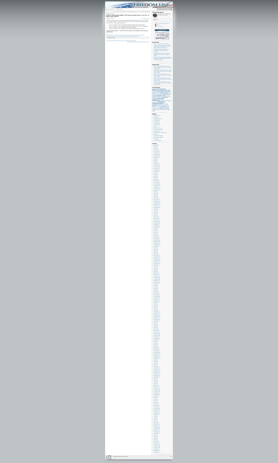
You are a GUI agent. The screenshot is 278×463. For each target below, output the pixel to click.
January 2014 (156, 369)
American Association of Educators (117, 35)
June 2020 (156, 249)
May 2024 (156, 176)
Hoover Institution (141, 35)
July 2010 (156, 435)
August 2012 (156, 396)
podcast (154, 105)
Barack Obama (159, 90)
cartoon (160, 92)
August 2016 (156, 321)
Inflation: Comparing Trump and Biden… (162, 43)
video (160, 109)
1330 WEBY (108, 35)
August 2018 (156, 283)
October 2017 (156, 299)
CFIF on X (158, 24)
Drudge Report (157, 124)
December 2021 (157, 221)
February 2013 (157, 386)
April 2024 (156, 177)
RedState (156, 134)
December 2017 (157, 296)
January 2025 (156, 165)
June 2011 (156, 417)
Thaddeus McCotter (132, 36)
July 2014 (156, 360)
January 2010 (156, 444)
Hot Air (155, 126)
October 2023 (156, 187)
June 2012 (156, 399)
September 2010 (157, 431)
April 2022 (156, 215)
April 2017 (156, 308)
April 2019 (156, 271)
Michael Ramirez (158, 100)
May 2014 (156, 363)
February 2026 (157, 151)
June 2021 (156, 230)
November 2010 (157, 428)
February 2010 (157, 442)
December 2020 (157, 240)
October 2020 (156, 243)
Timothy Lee (112, 18)
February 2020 (157, 255)
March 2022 (156, 216)
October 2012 (156, 392)
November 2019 (157, 260)
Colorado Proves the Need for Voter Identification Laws (137, 41)
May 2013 (156, 382)
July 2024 (156, 173)
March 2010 (156, 441)
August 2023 (156, 190)
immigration (168, 96)
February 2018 (157, 293)
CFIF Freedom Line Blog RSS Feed (162, 23)
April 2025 (156, 162)
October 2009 (156, 449)
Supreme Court (155, 108)
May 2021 (156, 232)
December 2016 (157, 315)
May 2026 (156, 146)
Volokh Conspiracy (157, 140)
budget (168, 90)
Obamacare (157, 103)
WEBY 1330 (164, 109)
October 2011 (156, 411)
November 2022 (157, 204)
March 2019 (156, 272)
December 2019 (157, 258)
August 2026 (156, 145)
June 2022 (156, 212)
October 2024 (156, 168)
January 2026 (156, 152)
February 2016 (157, 330)
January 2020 (156, 257)
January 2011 (156, 425)
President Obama (162, 105)
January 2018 (156, 294)
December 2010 (157, 427)
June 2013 (156, 380)
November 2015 (157, 335)
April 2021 (156, 233)
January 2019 (156, 276)
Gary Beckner (130, 35)
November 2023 (157, 185)
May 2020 (156, 251)
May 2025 (156, 160)
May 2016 (156, 325)
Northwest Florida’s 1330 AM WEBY (132, 21)
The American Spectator (158, 137)
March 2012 (156, 403)
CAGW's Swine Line (158, 118)
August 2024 (156, 171)
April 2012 (156, 402)
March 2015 (156, 347)
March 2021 (156, 235)
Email (144, 18)
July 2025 (156, 159)
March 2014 (156, 366)
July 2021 (156, 229)
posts (112, 11)
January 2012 (156, 406)
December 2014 (157, 352)
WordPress (108, 457)
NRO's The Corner (157, 128)
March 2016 (156, 329)
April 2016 (156, 327)
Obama (161, 102)
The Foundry (156, 138)
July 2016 (156, 322)
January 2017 (156, 313)
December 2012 (157, 389)
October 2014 (156, 355)
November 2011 (157, 410)
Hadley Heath (135, 35)
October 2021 (156, 224)
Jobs (162, 97)
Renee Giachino (120, 36)
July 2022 (156, 210)
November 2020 (157, 241)
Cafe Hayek (156, 117)
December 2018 (157, 277)
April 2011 (156, 421)
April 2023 (156, 196)
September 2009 (157, 450)
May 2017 (156, 307)
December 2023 (157, 184)
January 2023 (156, 201)
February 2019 (157, 274)
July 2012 (156, 397)
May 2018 (156, 288)
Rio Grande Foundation (158, 135)
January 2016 (156, 332)
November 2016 (157, 316)
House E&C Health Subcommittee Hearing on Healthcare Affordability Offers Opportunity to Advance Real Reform (163, 58)
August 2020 (156, 246)
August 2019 (156, 265)
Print (149, 18)
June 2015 (156, 343)
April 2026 (156, 148)
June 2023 (156, 193)
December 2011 (157, 408)
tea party (166, 108)
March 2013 (156, 385)
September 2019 (157, 263)
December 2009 (157, 445)
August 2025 (156, 157)
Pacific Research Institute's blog (160, 132)
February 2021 (157, 237)
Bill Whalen (125, 35)
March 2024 (156, 179)
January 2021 (156, 238)
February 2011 (157, 424)
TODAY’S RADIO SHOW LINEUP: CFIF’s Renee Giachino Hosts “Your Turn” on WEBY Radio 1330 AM (162, 67)
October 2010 (156, 430)
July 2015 (156, 341)
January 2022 (156, 219)
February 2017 (157, 311)
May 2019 (156, 269)
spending (163, 106)
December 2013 (157, 371)
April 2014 (156, 364)
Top (171, 456)
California (154, 91)
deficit (153, 93)
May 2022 (156, 213)
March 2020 (156, 254)
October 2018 (156, 280)
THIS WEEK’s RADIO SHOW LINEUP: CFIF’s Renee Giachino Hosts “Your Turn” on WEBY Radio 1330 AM (162, 71)
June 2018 (156, 286)
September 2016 (157, 319)
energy (168, 93)
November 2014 (157, 353)
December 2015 (157, 333)
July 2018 (156, 285)
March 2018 (156, 291)
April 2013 (156, 383)
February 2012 (157, 405)
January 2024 (156, 182)
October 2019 (156, 262)
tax (159, 108)
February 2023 (157, 199)
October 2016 (156, 318)
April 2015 (156, 346)
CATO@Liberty (157, 120)
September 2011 (157, 413)
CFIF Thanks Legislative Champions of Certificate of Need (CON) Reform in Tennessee (161, 50)
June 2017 (156, 305)
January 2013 (156, 388)
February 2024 (157, 180)
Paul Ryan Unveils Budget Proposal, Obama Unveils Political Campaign (122, 40)
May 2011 (156, 419)
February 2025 (157, 163)
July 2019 (156, 266)
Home (109, 11)
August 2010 (156, 433)
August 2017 (156, 302)
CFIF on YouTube (159, 26)
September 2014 (157, 357)
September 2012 (157, 394)
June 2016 (156, 324)
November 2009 (157, 447)
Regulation (154, 106)
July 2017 (156, 304)
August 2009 (156, 452)
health (154, 96)
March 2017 (156, 310)
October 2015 (156, 336)
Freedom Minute (165, 94)
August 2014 (156, 358)
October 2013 (156, 374)
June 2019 (156, 268)
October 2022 (156, 205)
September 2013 (157, 375)
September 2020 (157, 244)
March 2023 (156, 198)
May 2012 (156, 400)
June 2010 (156, 436)
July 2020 (156, 247)
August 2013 (156, 377)
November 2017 (157, 297)
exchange (157, 94)
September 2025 (157, 156)
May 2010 (156, 438)
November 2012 (157, 391)
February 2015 (157, 349)
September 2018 (157, 282)
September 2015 (157, 338)
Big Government (157, 115)
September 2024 (157, 170)
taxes (162, 108)
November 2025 (157, 154)
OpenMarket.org (157, 131)
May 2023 (156, 194)
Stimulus (167, 106)
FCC (160, 94)
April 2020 (156, 252)
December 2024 (157, 166)
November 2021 (157, 223)
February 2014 (157, 368)
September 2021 (157, 226)
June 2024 (156, 174)
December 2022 (157, 202)
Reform (167, 105)
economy (163, 93)
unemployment (155, 109)
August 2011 (156, 414)
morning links (169, 100)
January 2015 (156, 350)
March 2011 (156, 422)
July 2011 (156, 416)
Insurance (154, 97)
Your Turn (138, 36)
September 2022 (157, 207)
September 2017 (157, 300)
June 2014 (156, 361)
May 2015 (156, 344)
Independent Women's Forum (111, 36)
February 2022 (157, 218)
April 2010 (156, 439)
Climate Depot (156, 121)
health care (160, 96)
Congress (167, 92)
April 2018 (156, 290)
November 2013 (157, 372)
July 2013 (156, 378)
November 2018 (157, 279)
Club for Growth (157, 123)
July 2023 (156, 191)
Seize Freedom (125, 36)
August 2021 (156, 227)
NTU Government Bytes (158, 129)
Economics (158, 93)
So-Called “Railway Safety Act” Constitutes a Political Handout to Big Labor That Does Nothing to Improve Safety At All (162, 46)
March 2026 (156, 149)
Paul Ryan (165, 104)
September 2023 (157, 188)
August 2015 (156, 339)
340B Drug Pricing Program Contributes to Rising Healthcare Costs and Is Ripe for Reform (162, 54)
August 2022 (156, 209)
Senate (158, 106)
